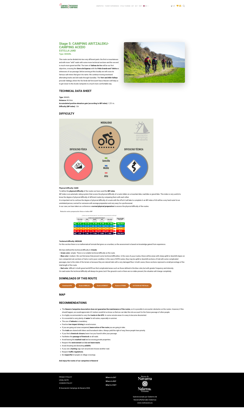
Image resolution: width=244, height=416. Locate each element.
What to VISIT (111, 385)
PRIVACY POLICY (65, 377)
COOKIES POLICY (65, 383)
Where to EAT (111, 377)
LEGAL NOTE (64, 380)
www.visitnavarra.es (145, 403)
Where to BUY (111, 381)
